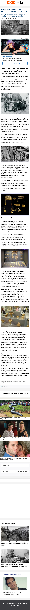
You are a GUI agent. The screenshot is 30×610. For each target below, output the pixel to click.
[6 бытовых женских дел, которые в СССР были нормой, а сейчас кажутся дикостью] (15, 556)
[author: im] (1, 18)
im (3, 18)
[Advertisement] (15, 501)
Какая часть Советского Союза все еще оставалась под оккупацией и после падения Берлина (14, 543)
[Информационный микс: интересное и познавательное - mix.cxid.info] (15, 4)
